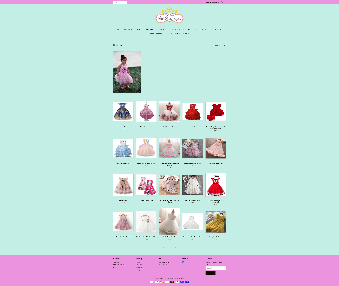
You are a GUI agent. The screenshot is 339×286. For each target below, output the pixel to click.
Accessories (177, 29)
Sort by (206, 45)
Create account (215, 2)
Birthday (163, 29)
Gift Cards (175, 33)
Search (114, 267)
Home (118, 29)
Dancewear (215, 29)
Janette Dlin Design (164, 262)
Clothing (150, 29)
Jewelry (191, 29)
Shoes (202, 29)
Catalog (138, 270)
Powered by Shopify (179, 279)
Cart (225, 2)
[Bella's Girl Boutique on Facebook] (183, 262)
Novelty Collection (157, 33)
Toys (139, 29)
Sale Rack (187, 33)
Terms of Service (140, 267)
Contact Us (116, 262)
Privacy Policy (139, 265)
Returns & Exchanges (118, 265)
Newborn (128, 29)
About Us (138, 262)
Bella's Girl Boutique (169, 279)
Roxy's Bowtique (163, 265)
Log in (207, 2)
